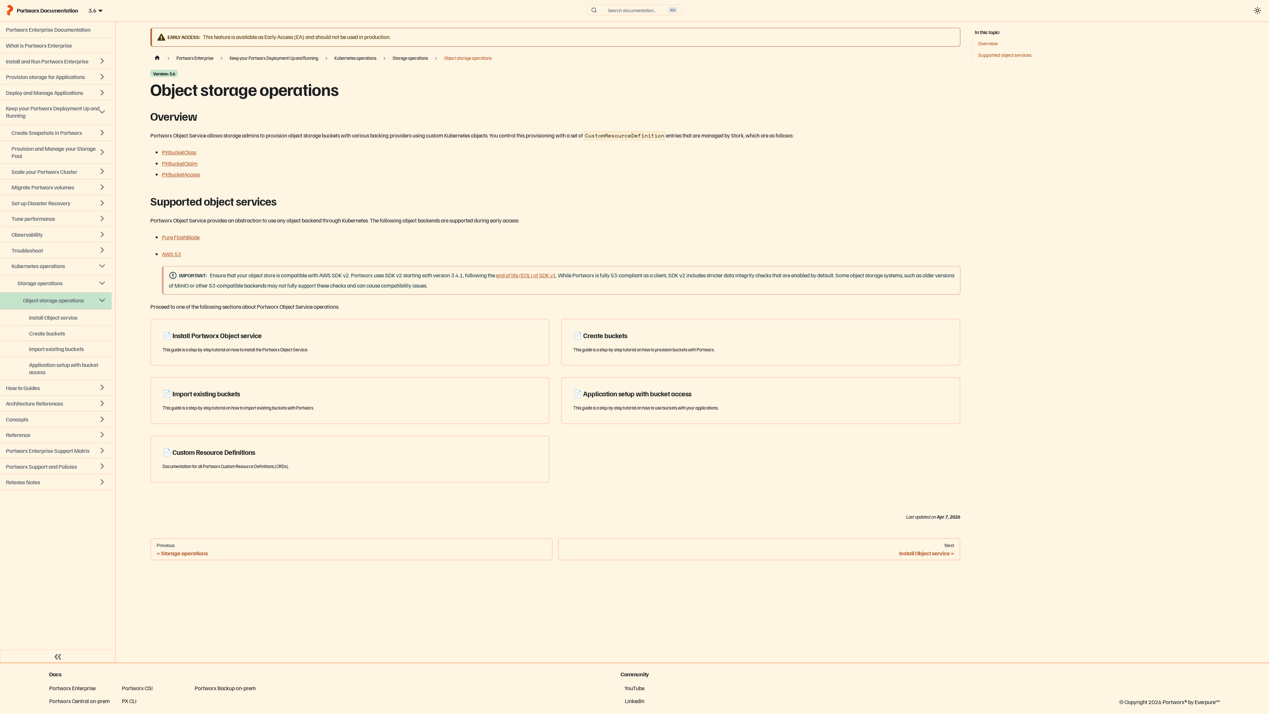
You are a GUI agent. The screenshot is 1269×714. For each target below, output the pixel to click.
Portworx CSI (137, 688)
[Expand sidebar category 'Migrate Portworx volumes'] (102, 187)
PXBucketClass (179, 152)
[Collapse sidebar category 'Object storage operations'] (102, 300)
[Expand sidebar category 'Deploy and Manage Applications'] (102, 92)
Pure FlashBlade (181, 237)
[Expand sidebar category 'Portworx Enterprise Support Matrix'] (102, 450)
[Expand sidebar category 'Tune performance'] (102, 218)
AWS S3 (171, 254)
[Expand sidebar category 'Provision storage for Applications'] (102, 76)
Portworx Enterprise (72, 688)
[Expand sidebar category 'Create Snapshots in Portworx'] (102, 132)
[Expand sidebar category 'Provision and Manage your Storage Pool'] (102, 152)
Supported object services (1005, 55)
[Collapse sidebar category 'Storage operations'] (102, 283)
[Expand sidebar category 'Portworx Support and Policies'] (102, 466)
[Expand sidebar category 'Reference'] (102, 435)
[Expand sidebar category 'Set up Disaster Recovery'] (102, 203)
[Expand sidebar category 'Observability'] (102, 234)
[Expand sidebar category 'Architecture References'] (102, 403)
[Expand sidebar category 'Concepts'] (102, 419)
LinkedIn (634, 700)
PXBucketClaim (180, 163)
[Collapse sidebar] (58, 656)
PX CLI (129, 700)
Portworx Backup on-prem (225, 688)
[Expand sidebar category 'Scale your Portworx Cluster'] (102, 171)
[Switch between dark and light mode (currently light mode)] (1257, 10)
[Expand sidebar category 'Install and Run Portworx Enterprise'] (102, 61)
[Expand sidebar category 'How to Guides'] (102, 387)
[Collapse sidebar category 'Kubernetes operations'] (102, 265)
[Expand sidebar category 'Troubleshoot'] (102, 250)
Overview (988, 43)
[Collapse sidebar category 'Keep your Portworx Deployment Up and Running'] (102, 112)
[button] (56, 482)
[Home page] (157, 57)
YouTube (634, 688)
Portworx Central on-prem (79, 700)
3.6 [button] (92, 10)
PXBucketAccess (181, 174)
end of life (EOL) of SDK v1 (526, 275)
